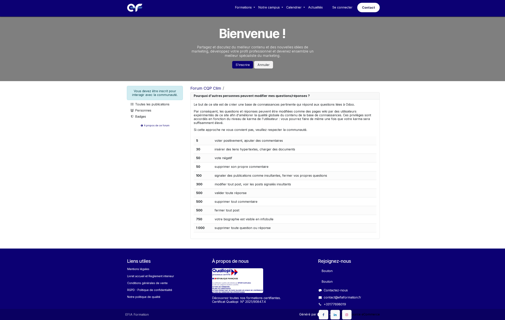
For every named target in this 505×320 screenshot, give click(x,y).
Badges (140, 116)
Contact (368, 7)
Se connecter (342, 7)
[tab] (285, 95)
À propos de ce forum (156, 125)
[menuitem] (245, 7)
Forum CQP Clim (205, 88)
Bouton (327, 271)
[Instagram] (347, 314)
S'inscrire (243, 65)
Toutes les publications (151, 104)
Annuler (263, 65)
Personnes (142, 110)
